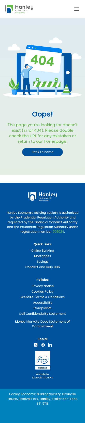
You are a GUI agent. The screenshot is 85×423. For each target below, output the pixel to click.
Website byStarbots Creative (42, 376)
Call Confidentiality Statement (42, 313)
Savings (42, 261)
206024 (58, 231)
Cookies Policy (42, 291)
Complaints (43, 308)
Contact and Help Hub (42, 267)
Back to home (42, 152)
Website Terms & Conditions (43, 297)
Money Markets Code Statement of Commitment (42, 324)
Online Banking (42, 250)
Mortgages (42, 256)
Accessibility (42, 302)
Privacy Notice (42, 286)
